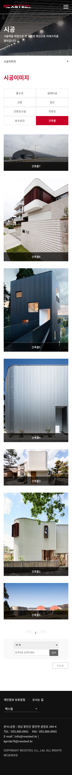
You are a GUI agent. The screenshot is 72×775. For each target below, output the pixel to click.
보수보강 (20, 121)
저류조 (52, 111)
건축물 (52, 121)
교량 (19, 102)
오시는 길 (38, 700)
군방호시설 (20, 111)
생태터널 (52, 93)
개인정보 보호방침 (14, 700)
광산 (52, 102)
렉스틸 (9, 709)
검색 (54, 652)
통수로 (19, 93)
